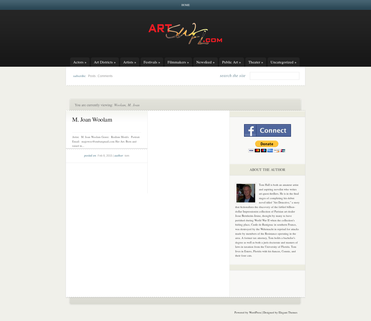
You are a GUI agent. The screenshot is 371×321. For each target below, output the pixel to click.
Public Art (231, 61)
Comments (105, 76)
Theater (255, 61)
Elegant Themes (288, 312)
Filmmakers (178, 61)
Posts (92, 76)
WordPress (255, 312)
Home (185, 5)
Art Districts (105, 61)
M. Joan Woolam (92, 119)
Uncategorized (284, 61)
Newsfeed (205, 61)
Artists (129, 61)
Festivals (152, 61)
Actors (80, 61)
